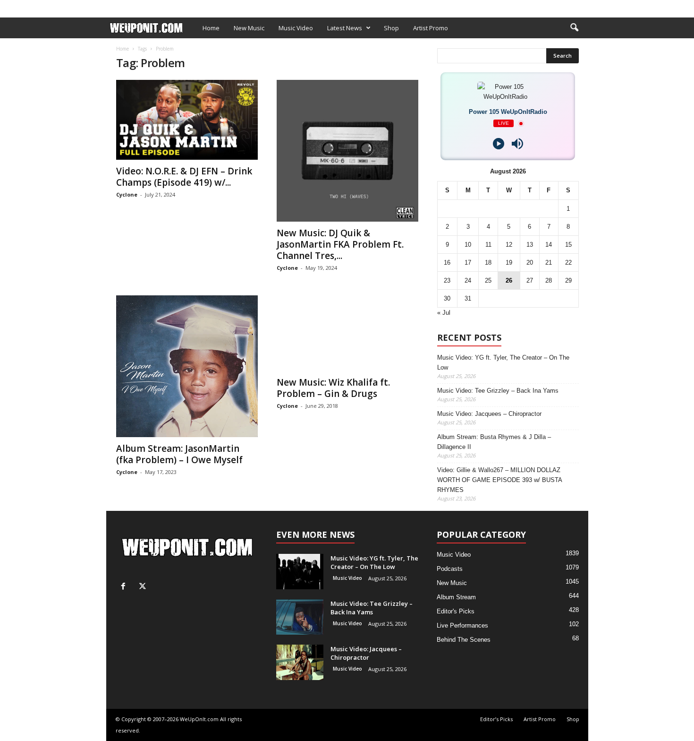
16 (447, 262)
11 (488, 244)
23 (447, 280)
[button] (574, 27)
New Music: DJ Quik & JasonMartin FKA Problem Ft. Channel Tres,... (340, 244)
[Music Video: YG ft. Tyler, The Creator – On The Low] (299, 571)
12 (509, 244)
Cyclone (126, 194)
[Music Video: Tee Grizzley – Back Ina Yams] (299, 617)
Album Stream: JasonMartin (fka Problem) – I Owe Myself (179, 454)
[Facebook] (566, 6)
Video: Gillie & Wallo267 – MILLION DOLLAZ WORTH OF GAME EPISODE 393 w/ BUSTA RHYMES (499, 479)
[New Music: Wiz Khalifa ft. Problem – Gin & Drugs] (347, 333)
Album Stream (456, 597)
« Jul (443, 312)
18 (488, 262)
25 (488, 280)
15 (568, 244)
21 (548, 262)
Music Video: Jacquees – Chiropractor (489, 413)
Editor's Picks (455, 611)
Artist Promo (223, 6)
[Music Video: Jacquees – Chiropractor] (299, 662)
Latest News (344, 28)
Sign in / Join (125, 6)
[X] (581, 6)
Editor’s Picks (173, 6)
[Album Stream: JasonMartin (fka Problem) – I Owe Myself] (187, 366)
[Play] (498, 144)
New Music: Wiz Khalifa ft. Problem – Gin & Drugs (333, 388)
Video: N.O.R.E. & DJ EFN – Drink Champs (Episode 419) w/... (184, 177)
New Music (249, 28)
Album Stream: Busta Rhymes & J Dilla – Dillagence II (494, 441)
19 (509, 262)
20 (529, 262)
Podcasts (450, 568)
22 (568, 262)
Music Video (296, 28)
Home (211, 28)
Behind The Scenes (464, 639)
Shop (259, 6)
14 (548, 244)
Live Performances (462, 625)
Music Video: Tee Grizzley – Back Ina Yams (498, 390)
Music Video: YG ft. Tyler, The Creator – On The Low (503, 362)
